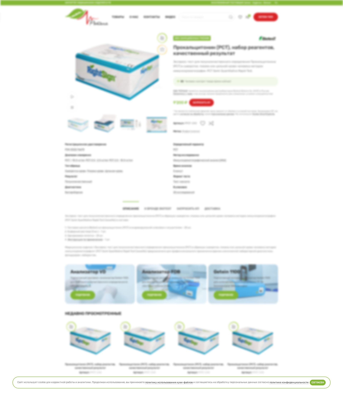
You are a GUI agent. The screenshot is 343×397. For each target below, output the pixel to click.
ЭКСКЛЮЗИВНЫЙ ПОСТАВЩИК (227, 2)
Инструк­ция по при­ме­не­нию (85, 239)
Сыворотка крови (75, 170)
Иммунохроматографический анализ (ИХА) (199, 160)
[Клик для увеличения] (72, 107)
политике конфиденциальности (289, 382)
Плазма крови (95, 170)
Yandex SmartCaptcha (263, 114)
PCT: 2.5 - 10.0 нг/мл (121, 160)
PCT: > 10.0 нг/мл (75, 160)
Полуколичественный (78, 181)
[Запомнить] (202, 123)
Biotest (267, 2)
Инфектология (191, 131)
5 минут (178, 170)
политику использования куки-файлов (169, 382)
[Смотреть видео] (72, 96)
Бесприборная (74, 192)
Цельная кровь (114, 170)
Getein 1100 (266, 16)
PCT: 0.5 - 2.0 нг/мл (97, 160)
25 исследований (184, 192)
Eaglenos (257, 2)
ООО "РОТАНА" (180, 91)
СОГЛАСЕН (318, 382)
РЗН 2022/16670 (74, 149)
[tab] (131, 206)
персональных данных (222, 114)
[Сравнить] (211, 123)
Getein (247, 2)
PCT (175, 149)
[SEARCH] (231, 17)
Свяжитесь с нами (182, 94)
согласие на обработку (192, 114)
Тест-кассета (181, 181)
